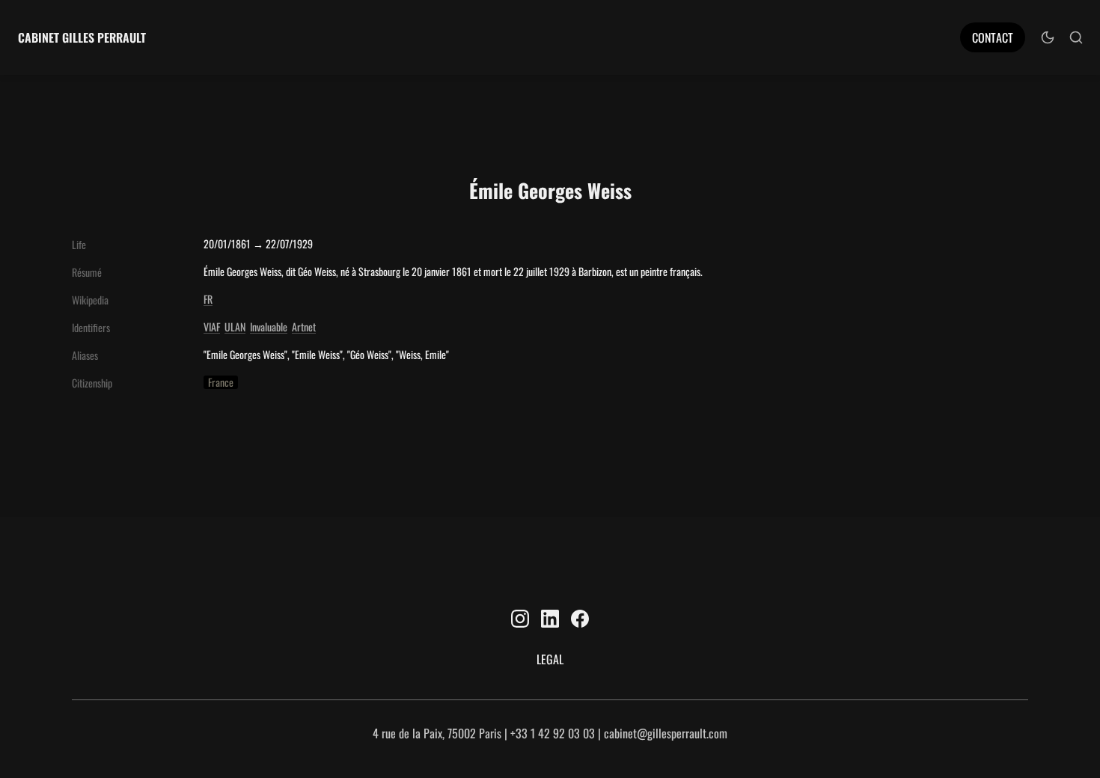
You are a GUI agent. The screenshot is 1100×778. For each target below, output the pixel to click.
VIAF (212, 326)
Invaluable (268, 326)
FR (208, 299)
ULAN (234, 326)
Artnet (304, 326)
